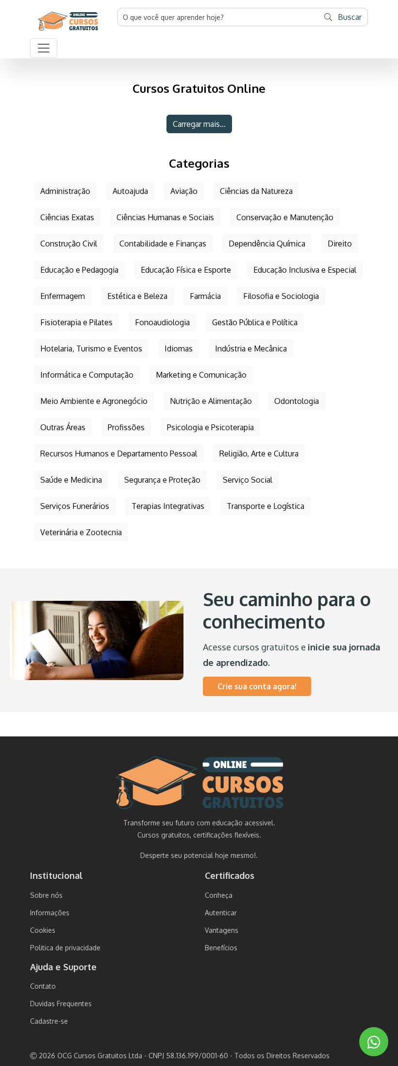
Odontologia (296, 401)
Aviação (184, 191)
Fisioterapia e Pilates (76, 322)
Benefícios (221, 948)
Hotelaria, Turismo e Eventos (91, 348)
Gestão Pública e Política (255, 322)
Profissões (126, 427)
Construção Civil (68, 243)
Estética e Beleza (137, 296)
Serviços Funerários (74, 506)
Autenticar (221, 913)
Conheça (218, 895)
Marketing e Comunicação (201, 375)
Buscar (349, 17)
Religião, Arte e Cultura (258, 453)
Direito (340, 243)
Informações (49, 913)
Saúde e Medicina (71, 480)
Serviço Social (247, 480)
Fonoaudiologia (162, 322)
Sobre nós (46, 895)
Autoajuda (130, 191)
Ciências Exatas (67, 217)
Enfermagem (62, 296)
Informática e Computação (86, 375)
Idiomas (179, 348)
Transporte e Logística (265, 506)
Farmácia (205, 296)
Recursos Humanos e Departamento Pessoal (118, 453)
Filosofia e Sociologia (281, 296)
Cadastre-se (49, 1021)
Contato (43, 986)
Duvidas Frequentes (61, 1003)
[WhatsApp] (373, 1041)
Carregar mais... (199, 124)
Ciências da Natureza (256, 191)
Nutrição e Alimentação (211, 401)
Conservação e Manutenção (284, 217)
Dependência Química (267, 243)
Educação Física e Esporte (186, 270)
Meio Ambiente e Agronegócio (94, 401)
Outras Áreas (62, 427)
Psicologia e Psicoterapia (210, 427)
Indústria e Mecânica (251, 348)
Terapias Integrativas (168, 506)
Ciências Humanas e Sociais (165, 217)
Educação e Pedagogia (79, 270)
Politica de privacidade (65, 948)
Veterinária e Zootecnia (81, 532)
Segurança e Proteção (162, 480)
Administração (65, 191)
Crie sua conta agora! (257, 686)
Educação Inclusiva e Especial (304, 270)
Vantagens (221, 930)
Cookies (42, 930)
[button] (43, 48)
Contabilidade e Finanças (162, 243)
